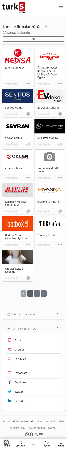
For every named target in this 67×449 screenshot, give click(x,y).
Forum (60, 445)
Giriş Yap (20, 445)
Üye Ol (47, 445)
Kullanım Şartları (18, 427)
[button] (6, 442)
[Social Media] (27, 434)
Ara (33, 38)
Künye (51, 427)
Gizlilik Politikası (37, 427)
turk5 (14, 421)
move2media (27, 421)
